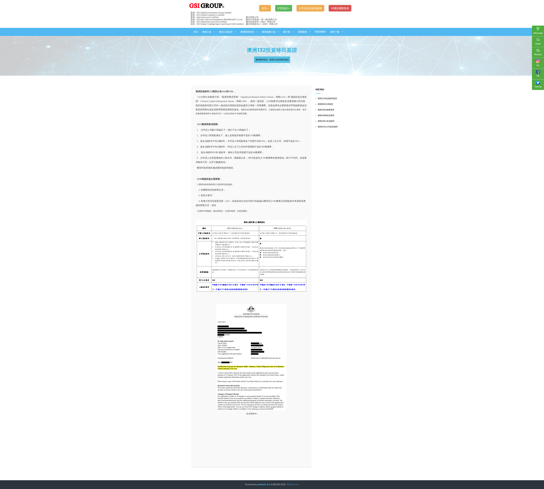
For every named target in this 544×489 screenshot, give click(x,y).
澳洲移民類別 (247, 32)
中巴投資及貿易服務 (310, 8)
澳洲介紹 (206, 32)
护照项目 (283, 8)
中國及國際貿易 (340, 8)
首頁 (195, 31)
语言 (264, 8)
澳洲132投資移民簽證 (279, 59)
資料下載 (334, 32)
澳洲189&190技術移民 (328, 126)
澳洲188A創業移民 (326, 109)
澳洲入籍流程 (226, 32)
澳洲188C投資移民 (326, 121)
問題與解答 (320, 31)
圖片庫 (286, 32)
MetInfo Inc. (293, 484)
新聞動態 (302, 32)
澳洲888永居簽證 (325, 104)
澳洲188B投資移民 (326, 115)
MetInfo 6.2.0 (265, 484)
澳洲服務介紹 (268, 32)
